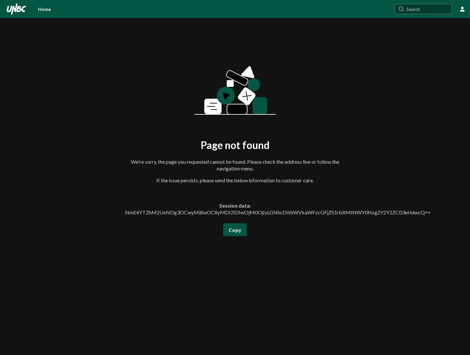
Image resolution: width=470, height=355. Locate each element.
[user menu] (462, 9)
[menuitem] (44, 9)
